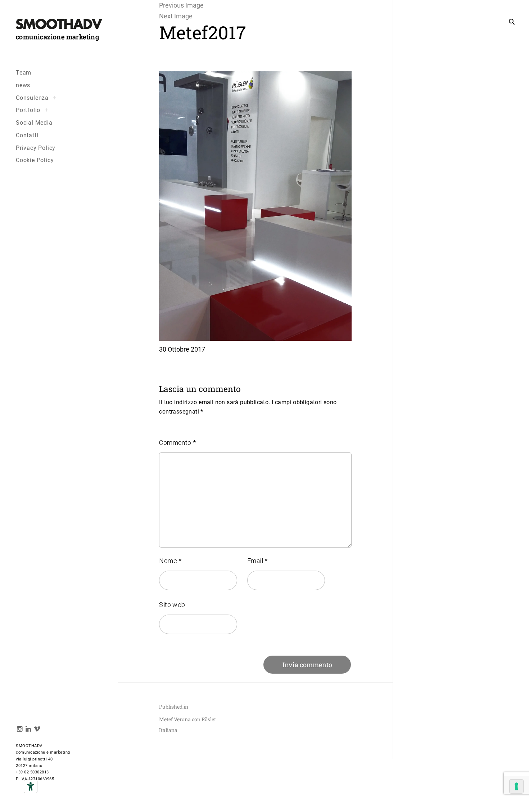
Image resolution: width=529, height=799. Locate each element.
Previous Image (181, 5)
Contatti (27, 135)
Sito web (172, 604)
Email (257, 560)
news (23, 85)
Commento (177, 442)
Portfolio (28, 110)
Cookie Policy (35, 160)
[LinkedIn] (26, 730)
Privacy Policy (35, 147)
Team (23, 72)
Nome (170, 560)
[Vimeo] (35, 730)
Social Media (34, 122)
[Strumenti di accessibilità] (30, 786)
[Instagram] (18, 730)
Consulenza (32, 97)
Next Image (176, 16)
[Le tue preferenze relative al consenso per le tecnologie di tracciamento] (516, 786)
